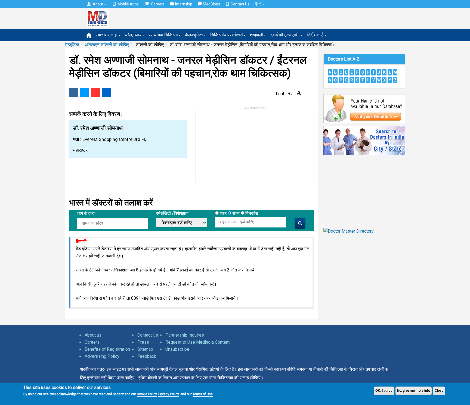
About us (93, 335)
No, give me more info (413, 391)
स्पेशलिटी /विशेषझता (172, 213)
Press (143, 342)
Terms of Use (203, 394)
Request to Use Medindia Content (197, 342)
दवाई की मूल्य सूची (285, 34)
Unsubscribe (177, 349)
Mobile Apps (128, 4)
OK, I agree (383, 391)
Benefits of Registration (107, 349)
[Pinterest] (95, 92)
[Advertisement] (236, 145)
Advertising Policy (102, 356)
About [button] (98, 4)
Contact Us (240, 4)
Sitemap (145, 349)
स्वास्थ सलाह (107, 34)
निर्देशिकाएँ (315, 34)
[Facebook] (73, 92)
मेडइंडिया (72, 44)
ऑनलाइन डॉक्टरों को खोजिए (107, 44)
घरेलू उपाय (133, 34)
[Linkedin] (106, 92)
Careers (158, 4)
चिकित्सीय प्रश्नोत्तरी (226, 34)
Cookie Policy (147, 394)
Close (439, 391)
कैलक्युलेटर (194, 34)
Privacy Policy (168, 394)
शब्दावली (256, 34)
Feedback (146, 356)
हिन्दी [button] (258, 4)
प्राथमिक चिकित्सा (163, 34)
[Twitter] (84, 92)
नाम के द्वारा (86, 213)
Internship (183, 4)
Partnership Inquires (184, 335)
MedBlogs (211, 4)
